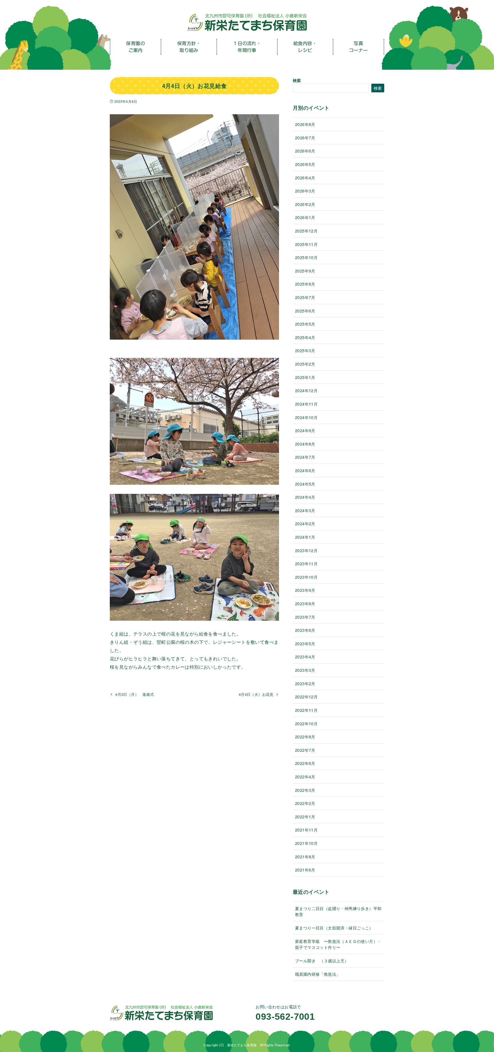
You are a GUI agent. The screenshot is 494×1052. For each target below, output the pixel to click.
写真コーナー (358, 47)
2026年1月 (305, 217)
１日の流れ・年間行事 (247, 47)
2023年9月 (305, 590)
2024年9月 (305, 430)
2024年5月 (305, 484)
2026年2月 (305, 204)
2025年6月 (305, 311)
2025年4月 (305, 337)
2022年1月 (305, 816)
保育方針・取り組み (189, 47)
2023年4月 (305, 657)
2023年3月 (305, 670)
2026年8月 (305, 124)
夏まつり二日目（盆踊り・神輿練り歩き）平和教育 (338, 911)
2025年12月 (306, 231)
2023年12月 (306, 550)
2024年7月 (305, 457)
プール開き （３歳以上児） (321, 960)
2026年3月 (305, 191)
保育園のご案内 (135, 47)
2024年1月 (305, 537)
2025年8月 (305, 284)
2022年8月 (305, 737)
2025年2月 (305, 364)
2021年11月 (306, 830)
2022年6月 (305, 763)
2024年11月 (306, 404)
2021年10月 (306, 843)
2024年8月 (305, 444)
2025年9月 (305, 271)
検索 (297, 80)
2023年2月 (305, 683)
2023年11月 (306, 563)
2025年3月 (305, 350)
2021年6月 (305, 870)
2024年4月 (305, 497)
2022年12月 (306, 697)
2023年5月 (305, 643)
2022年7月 (305, 750)
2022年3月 (305, 790)
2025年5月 (305, 324)
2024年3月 (305, 510)
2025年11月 (306, 244)
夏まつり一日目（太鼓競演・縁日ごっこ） (334, 928)
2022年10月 (306, 723)
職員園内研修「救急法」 (317, 974)
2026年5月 (305, 164)
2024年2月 (305, 523)
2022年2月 (305, 803)
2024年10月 (306, 417)
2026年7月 (305, 138)
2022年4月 (305, 777)
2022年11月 (306, 710)
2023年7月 (305, 617)
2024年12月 (306, 390)
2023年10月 (306, 577)
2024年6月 (305, 470)
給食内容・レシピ (305, 47)
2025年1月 (305, 377)
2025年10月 (306, 257)
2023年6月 (305, 630)
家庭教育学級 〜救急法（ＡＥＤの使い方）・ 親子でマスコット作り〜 (339, 944)
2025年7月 (305, 297)
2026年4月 (305, 178)
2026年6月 (305, 151)
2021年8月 (305, 856)
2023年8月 (305, 603)
